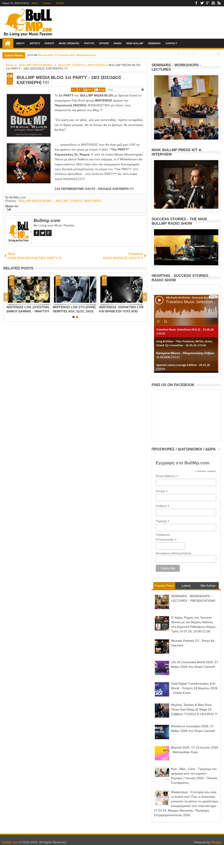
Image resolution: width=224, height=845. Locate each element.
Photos (89, 43)
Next (6, 297)
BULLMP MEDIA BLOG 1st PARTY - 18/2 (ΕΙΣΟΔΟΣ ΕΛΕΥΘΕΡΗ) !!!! (69, 80)
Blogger (216, 842)
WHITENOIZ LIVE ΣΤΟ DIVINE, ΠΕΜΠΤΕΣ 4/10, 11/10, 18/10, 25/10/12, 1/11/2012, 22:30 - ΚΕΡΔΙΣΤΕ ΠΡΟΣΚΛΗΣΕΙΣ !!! (74, 309)
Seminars (154, 43)
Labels (186, 585)
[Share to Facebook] (10, 300)
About (35, 3)
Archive (60, 3)
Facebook (196, 3)
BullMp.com (10, 842)
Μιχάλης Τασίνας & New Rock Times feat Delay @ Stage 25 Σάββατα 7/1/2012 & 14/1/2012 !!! (194, 709)
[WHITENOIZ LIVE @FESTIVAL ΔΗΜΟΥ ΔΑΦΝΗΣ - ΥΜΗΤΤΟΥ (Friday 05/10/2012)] (29, 289)
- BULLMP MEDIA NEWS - (35, 201)
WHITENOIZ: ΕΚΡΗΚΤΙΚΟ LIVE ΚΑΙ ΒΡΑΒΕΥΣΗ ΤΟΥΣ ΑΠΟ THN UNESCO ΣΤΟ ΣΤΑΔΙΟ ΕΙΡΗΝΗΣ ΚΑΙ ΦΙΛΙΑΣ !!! (121, 309)
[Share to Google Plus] (19, 300)
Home (7, 43)
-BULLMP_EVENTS (68, 201)
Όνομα (162, 491)
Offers (104, 43)
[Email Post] (8, 209)
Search (218, 54)
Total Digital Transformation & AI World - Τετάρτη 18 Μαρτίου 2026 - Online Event (194, 688)
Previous (144, 297)
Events (49, 43)
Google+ (207, 3)
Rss (219, 3)
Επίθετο (162, 506)
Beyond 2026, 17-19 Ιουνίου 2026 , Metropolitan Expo (67, 55)
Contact (47, 3)
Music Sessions (69, 43)
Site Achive (207, 585)
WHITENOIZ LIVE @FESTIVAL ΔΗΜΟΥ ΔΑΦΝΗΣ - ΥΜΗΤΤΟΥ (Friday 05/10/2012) (28, 309)
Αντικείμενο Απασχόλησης (173, 553)
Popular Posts (164, 585)
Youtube (213, 3)
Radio (118, 43)
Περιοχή (162, 521)
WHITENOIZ (92, 201)
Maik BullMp (134, 43)
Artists (35, 43)
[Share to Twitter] (14, 300)
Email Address (167, 476)
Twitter (202, 3)
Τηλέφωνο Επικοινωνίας (166, 537)
